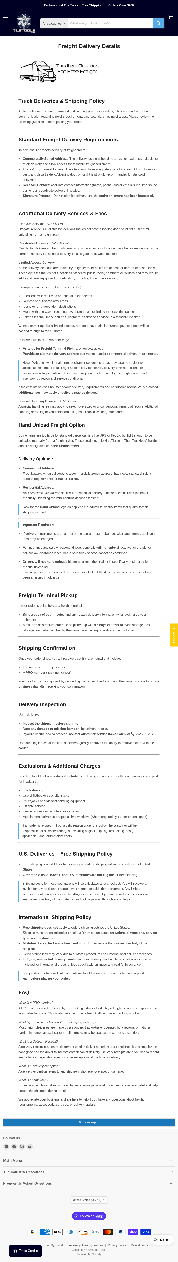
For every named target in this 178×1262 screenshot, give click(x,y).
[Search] (158, 23)
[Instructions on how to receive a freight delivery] (59, 87)
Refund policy (139, 1245)
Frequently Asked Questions (85, 1245)
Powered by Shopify (89, 1254)
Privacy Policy (117, 1245)
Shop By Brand (53, 1245)
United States (87, 1200)
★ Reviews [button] (174, 635)
